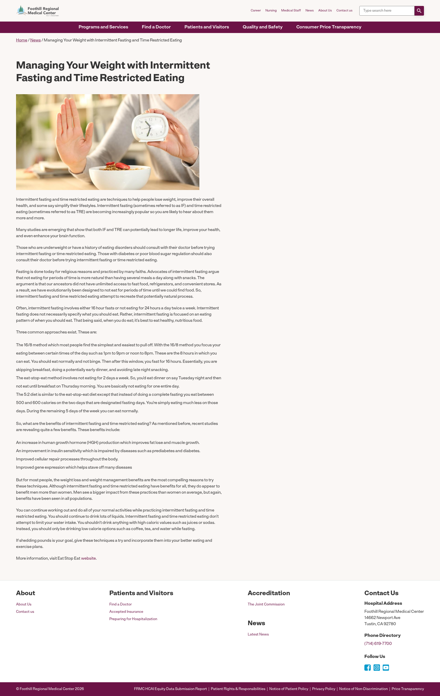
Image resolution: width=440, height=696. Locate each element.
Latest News (258, 634)
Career (256, 10)
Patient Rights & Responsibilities (238, 689)
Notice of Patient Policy (288, 689)
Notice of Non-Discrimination (363, 689)
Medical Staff (291, 10)
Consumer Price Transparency (328, 27)
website (88, 559)
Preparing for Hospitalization (133, 619)
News (309, 10)
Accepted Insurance (126, 612)
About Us (325, 10)
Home (21, 41)
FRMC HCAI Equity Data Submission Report (170, 689)
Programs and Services (103, 27)
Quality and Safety (263, 27)
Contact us (344, 10)
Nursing (271, 10)
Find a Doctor (156, 27)
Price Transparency (408, 689)
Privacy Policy (323, 689)
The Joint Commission (266, 604)
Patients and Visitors (206, 27)
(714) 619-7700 (378, 644)
